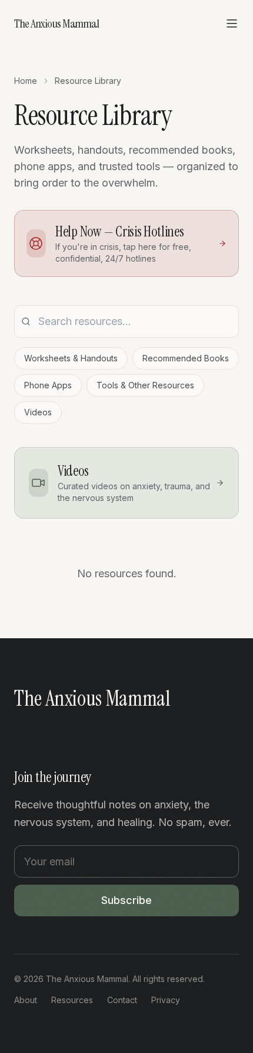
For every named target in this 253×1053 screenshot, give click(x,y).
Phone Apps (48, 385)
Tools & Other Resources (145, 385)
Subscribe (126, 900)
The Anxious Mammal (56, 23)
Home (25, 81)
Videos (38, 412)
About (25, 1000)
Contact (122, 1000)
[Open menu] (232, 23)
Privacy (165, 1000)
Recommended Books (185, 358)
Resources (72, 1000)
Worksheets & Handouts (71, 358)
